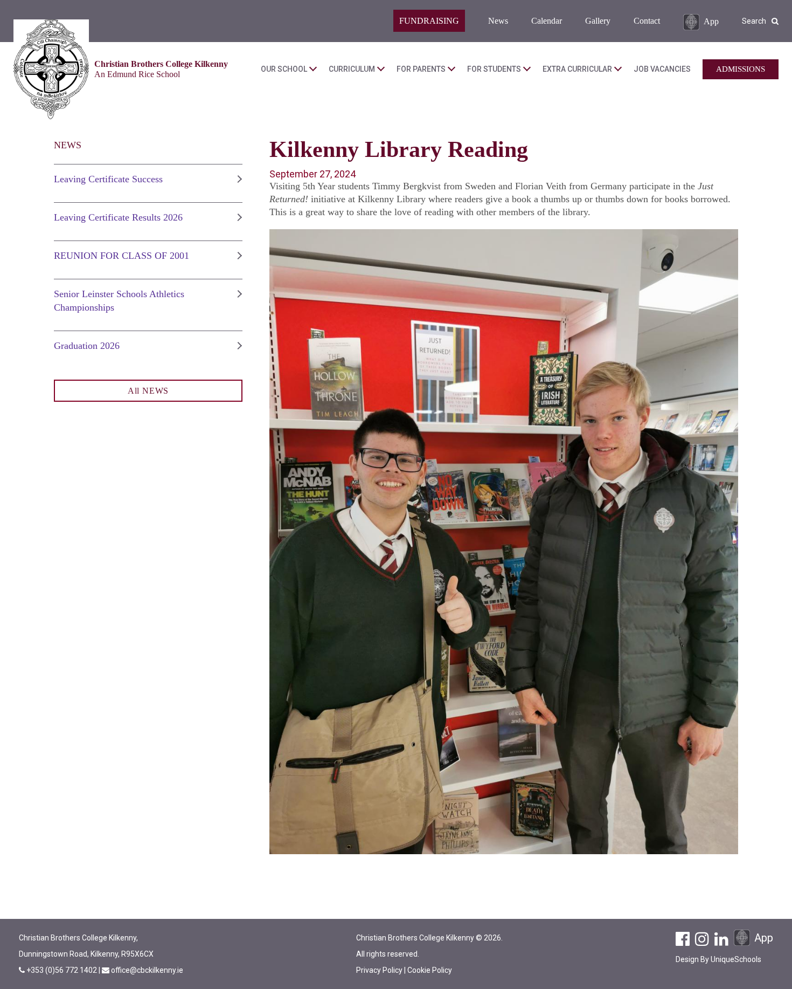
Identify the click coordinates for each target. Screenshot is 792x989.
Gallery (597, 20)
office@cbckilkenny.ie (147, 970)
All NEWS (148, 390)
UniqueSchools (736, 959)
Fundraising (429, 20)
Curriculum (352, 69)
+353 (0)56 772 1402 (62, 970)
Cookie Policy (429, 970)
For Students (494, 69)
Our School (284, 69)
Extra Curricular (577, 69)
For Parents (421, 69)
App (711, 20)
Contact (647, 20)
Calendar (546, 20)
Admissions (740, 69)
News (498, 20)
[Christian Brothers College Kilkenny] (51, 69)
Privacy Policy (379, 970)
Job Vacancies (662, 69)
